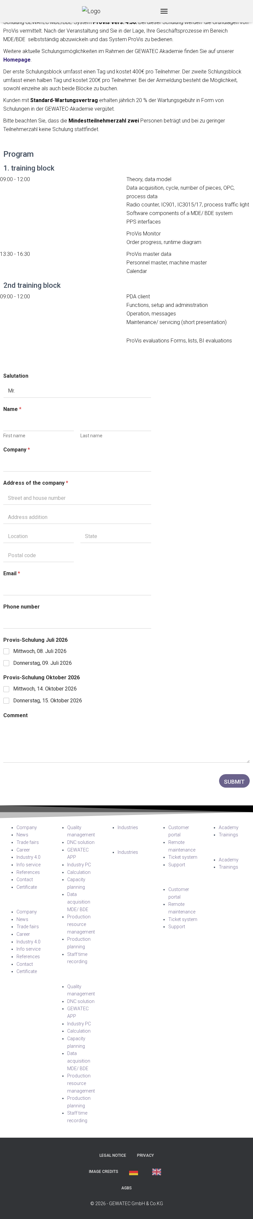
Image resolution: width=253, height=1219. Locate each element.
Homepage (17, 60)
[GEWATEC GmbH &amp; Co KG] (93, 11)
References (28, 872)
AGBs (126, 1188)
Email (11, 573)
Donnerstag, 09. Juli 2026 (42, 663)
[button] (25, 904)
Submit (234, 781)
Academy (229, 827)
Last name (91, 435)
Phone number (21, 607)
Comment (15, 715)
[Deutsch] (135, 1172)
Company (16, 450)
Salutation (15, 376)
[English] (158, 1172)
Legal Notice (112, 1155)
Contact (24, 879)
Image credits (103, 1171)
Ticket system (182, 857)
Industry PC (79, 864)
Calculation (79, 872)
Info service (28, 864)
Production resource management (81, 924)
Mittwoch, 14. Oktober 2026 (45, 689)
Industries (128, 827)
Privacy (145, 1155)
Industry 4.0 (28, 857)
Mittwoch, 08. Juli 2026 (40, 651)
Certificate (26, 887)
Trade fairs (27, 842)
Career (23, 850)
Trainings (228, 834)
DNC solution (81, 842)
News (22, 834)
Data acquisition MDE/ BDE (78, 902)
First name (14, 435)
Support (176, 864)
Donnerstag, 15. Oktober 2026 (47, 700)
